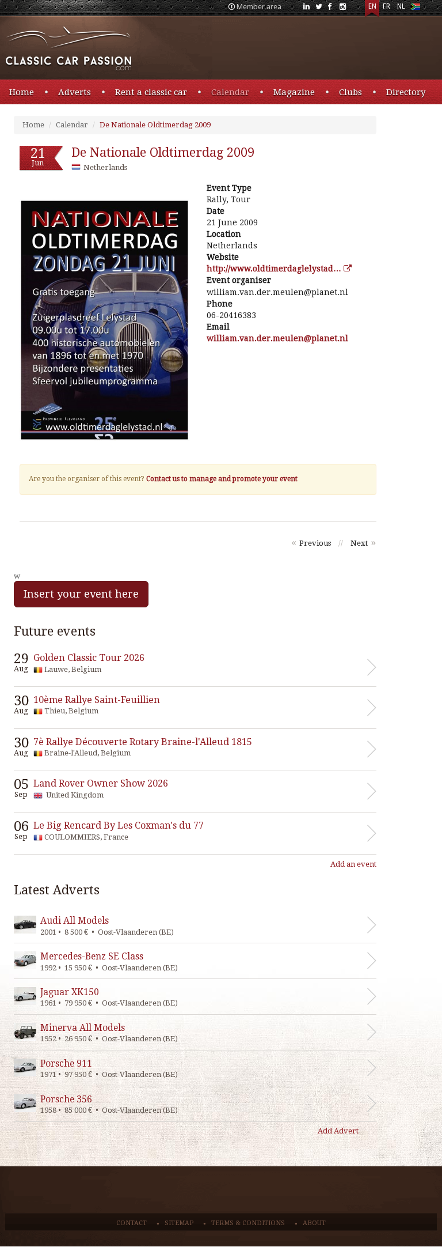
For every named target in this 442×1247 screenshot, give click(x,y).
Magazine (294, 92)
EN (372, 6)
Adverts (74, 92)
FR (386, 6)
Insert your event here (81, 594)
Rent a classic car (151, 92)
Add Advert (338, 1131)
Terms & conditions (248, 1223)
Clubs (350, 92)
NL (401, 6)
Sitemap (179, 1223)
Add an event (353, 864)
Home (21, 92)
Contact (131, 1223)
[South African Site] (415, 9)
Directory (405, 92)
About (314, 1223)
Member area (259, 6)
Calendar (230, 92)
